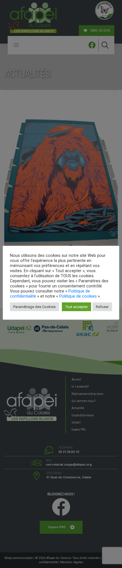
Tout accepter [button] (76, 307)
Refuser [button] (102, 307)
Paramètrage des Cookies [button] (34, 307)
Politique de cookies (78, 296)
